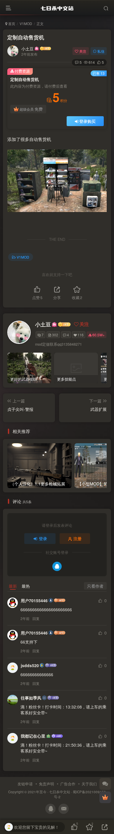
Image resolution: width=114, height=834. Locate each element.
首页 (11, 23)
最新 (13, 586)
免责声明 (46, 784)
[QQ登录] (57, 566)
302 (55, 334)
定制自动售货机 (25, 37)
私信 (100, 51)
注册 (77, 538)
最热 (26, 586)
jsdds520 (30, 665)
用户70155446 (34, 600)
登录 (43, 538)
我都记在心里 (33, 736)
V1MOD (26, 23)
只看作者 (95, 586)
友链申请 (25, 784)
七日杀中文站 (59, 791)
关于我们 (89, 784)
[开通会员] (105, 797)
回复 (35, 618)
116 (80, 334)
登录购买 (87, 121)
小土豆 (27, 49)
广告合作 (67, 784)
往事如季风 (31, 698)
